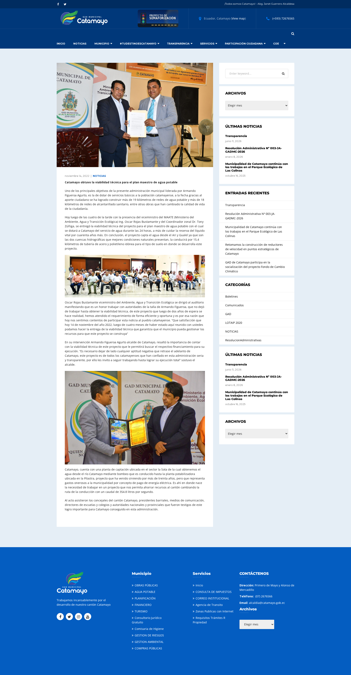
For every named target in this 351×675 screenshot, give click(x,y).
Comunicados (234, 305)
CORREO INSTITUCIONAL (212, 598)
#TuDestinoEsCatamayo (138, 43)
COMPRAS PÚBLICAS (148, 648)
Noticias (79, 43)
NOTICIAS (99, 175)
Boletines (231, 296)
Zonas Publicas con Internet (214, 611)
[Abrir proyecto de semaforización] (158, 18)
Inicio (61, 43)
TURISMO (141, 611)
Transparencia (178, 43)
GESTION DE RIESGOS (149, 635)
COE (276, 43)
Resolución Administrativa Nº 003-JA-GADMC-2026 (253, 149)
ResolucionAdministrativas (243, 340)
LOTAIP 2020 (233, 323)
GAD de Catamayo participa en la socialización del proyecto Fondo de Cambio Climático (255, 266)
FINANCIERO (143, 605)
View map (238, 18)
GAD (228, 314)
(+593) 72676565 (283, 18)
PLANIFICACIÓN (145, 598)
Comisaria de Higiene (149, 629)
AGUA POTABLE (145, 592)
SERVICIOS (207, 43)
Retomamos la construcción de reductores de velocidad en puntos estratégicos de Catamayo (254, 249)
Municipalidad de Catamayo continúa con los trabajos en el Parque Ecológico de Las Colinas (256, 167)
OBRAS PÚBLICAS (146, 585)
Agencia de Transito (209, 605)
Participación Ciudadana (244, 43)
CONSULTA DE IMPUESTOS (214, 592)
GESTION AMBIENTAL (149, 642)
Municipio (101, 43)
